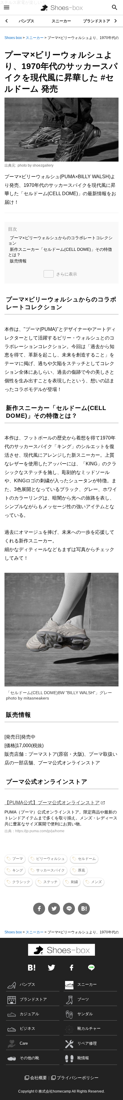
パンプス (26, 21)
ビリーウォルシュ (50, 859)
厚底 (81, 870)
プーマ (17, 859)
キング (17, 870)
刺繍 (74, 882)
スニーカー (61, 21)
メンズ (96, 882)
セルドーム (87, 859)
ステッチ (50, 882)
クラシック (21, 882)
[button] (116, 20)
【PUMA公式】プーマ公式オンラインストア (52, 802)
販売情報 (18, 261)
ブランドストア (96, 21)
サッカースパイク (50, 870)
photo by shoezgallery (35, 165)
